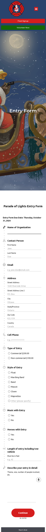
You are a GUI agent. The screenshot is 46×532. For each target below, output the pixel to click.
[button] (36, 9)
